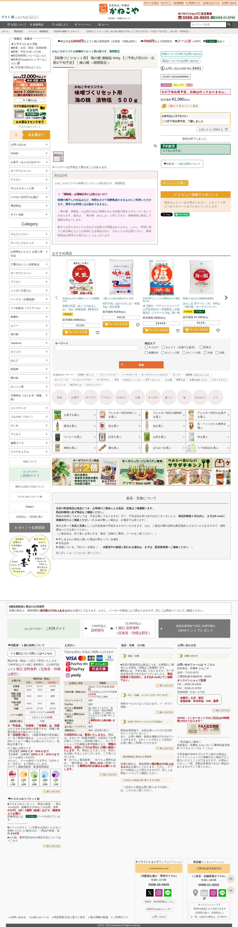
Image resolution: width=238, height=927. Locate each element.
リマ (215, 397)
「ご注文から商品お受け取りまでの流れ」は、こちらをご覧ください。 (145, 789)
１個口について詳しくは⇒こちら (32, 653)
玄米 (116, 379)
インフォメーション (158, 861)
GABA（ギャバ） (86, 374)
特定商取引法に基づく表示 (69, 917)
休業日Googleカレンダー (159, 909)
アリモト (16, 434)
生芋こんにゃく (153, 379)
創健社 (14, 316)
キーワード (61, 343)
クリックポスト (18, 827)
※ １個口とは (30, 100)
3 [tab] (132, 489)
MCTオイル (76, 384)
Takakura (16, 342)
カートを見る (152, 3)
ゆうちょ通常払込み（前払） (75, 715)
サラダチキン (103, 379)
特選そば (180, 379)
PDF (204, 729)
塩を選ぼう (30, 135)
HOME (14, 153)
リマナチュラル (20, 451)
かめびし (122, 397)
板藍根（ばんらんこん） (198, 374)
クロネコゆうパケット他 (25, 798)
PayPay (69, 704)
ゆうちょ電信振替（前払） (74, 709)
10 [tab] (151, 489)
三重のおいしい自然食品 (25, 264)
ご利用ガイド (193, 3)
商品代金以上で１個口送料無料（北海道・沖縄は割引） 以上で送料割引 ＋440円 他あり (142, 41)
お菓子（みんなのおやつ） (26, 162)
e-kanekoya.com (159, 868)
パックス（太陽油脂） (24, 299)
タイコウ (16, 351)
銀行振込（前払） (69, 721)
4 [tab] (135, 489)
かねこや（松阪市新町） (83, 737)
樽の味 (14, 377)
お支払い (70, 645)
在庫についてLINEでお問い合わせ (181, 53)
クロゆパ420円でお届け (24, 197)
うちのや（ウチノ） (22, 416)
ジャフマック (18, 408)
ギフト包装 (17, 214)
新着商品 (38, 24)
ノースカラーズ (129, 374)
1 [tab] (127, 489)
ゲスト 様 (7, 17)
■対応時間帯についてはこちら (28, 55)
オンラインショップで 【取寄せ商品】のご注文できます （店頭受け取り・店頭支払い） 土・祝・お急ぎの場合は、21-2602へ (209, 910)
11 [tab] (153, 489)
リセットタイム (219, 379)
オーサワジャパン (21, 170)
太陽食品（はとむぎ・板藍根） (26, 397)
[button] (56, 298)
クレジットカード (74, 700)
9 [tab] (148, 489)
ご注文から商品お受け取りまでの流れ (141, 780)
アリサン (16, 179)
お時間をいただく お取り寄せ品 (27, 253)
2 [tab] (130, 489)
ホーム (5, 31)
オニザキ (153, 397)
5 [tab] (138, 489)
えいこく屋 (17, 386)
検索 (229, 24)
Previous (56, 474)
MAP (207, 676)
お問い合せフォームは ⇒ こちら (196, 664)
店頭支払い (70, 730)
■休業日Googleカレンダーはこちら (29, 61)
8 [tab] (145, 489)
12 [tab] (156, 489)
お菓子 (75, 397)
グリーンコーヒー (108, 374)
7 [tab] (143, 489)
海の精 (14, 334)
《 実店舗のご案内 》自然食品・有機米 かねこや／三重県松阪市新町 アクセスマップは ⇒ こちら (203, 745)
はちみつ (200, 397)
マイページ (84, 24)
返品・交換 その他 (133, 645)
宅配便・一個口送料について (183, 163)
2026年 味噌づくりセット (67, 31)
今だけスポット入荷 (22, 188)
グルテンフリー (20, 234)
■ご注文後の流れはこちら (26, 67)
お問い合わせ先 (187, 645)
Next (226, 474)
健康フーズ (17, 442)
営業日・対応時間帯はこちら (159, 901)
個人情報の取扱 (99, 917)
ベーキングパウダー (82, 379)
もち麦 (168, 379)
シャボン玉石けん (21, 290)
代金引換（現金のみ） (76, 692)
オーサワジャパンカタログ (154, 374)
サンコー (177, 374)
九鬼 (137, 397)
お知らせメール (212, 3)
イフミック (60, 384)
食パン (169, 397)
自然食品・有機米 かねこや (193, 668)
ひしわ (14, 425)
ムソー (14, 325)
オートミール (61, 379)
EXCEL (216, 729)
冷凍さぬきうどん (198, 379)
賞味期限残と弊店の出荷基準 (137, 756)
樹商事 (14, 369)
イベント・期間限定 (38, 31)
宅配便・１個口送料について (28, 645)
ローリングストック (22, 242)
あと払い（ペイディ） (76, 726)
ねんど (14, 360)
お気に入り (61, 24)
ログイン (33, 17)
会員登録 (179, 3)
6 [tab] (140, 489)
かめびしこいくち (132, 379)
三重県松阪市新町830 (208, 868)
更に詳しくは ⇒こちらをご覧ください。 (80, 552)
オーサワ (91, 397)
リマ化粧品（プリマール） (26, 308)
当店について (18, 24)
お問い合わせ (230, 3)
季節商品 (18, 31)
